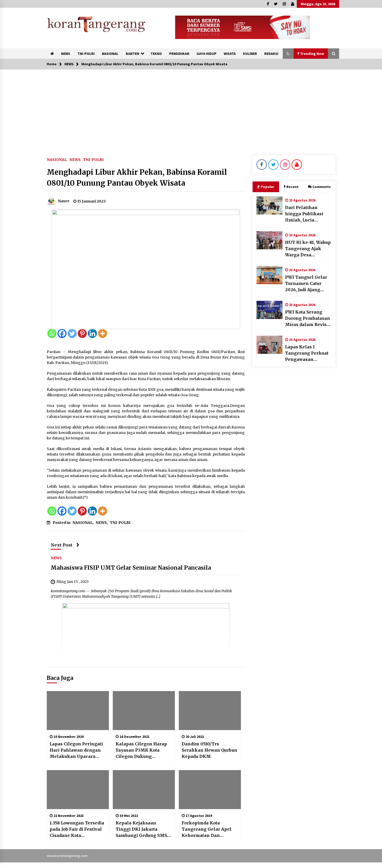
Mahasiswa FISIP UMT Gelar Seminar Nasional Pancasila (131, 567)
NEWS (65, 53)
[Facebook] (62, 333)
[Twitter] (72, 333)
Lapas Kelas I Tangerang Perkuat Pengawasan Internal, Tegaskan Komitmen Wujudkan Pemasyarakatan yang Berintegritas (306, 353)
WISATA (230, 53)
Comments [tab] (321, 186)
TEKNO (156, 53)
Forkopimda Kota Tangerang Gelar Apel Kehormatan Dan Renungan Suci (207, 829)
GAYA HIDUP (206, 53)
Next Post (62, 545)
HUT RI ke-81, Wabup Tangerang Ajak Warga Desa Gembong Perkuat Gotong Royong (308, 249)
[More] (102, 333)
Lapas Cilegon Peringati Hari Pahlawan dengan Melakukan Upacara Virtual (76, 750)
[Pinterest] (82, 333)
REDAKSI (271, 53)
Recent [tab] (292, 186)
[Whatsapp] (51, 333)
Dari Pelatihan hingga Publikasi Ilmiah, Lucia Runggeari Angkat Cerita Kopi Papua (305, 214)
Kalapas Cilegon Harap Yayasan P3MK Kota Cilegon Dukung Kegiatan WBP (141, 750)
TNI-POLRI (86, 53)
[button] (288, 53)
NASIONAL (110, 53)
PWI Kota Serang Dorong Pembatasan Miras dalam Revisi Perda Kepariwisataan (307, 318)
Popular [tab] (267, 186)
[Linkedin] (92, 333)
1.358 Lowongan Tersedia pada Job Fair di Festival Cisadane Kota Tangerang (77, 829)
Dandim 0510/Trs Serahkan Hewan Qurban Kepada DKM (209, 750)
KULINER (250, 53)
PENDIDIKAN (179, 53)
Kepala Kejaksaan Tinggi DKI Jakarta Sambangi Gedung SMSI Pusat (142, 829)
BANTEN (132, 53)
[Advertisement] (191, 108)
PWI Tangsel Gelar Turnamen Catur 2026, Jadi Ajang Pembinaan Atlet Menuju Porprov (306, 284)
